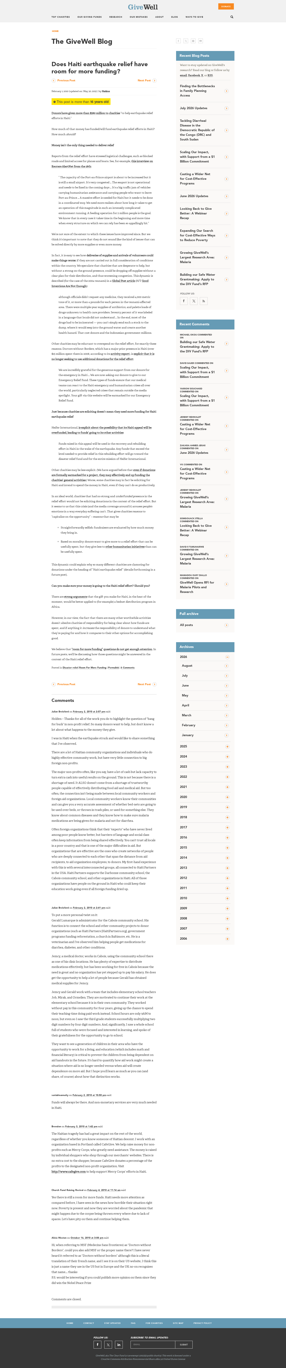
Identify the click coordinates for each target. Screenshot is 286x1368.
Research (115, 17)
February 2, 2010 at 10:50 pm (89, 1095)
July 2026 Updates (193, 108)
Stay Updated (112, 1323)
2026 (183, 657)
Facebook (194, 75)
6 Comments (128, 668)
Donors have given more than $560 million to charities (86, 113)
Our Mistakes (139, 17)
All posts (186, 625)
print (193, 41)
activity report (120, 354)
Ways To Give (194, 17)
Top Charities (61, 17)
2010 (183, 898)
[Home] (143, 8)
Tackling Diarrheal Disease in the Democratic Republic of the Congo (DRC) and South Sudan (197, 130)
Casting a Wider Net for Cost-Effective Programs (195, 179)
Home (55, 31)
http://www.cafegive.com (69, 1171)
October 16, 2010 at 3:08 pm (87, 1238)
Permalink (113, 668)
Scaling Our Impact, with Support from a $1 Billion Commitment (197, 157)
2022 (183, 777)
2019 (183, 807)
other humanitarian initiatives (125, 546)
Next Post (144, 80)
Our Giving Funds (89, 17)
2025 (183, 746)
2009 (183, 908)
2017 (183, 827)
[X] (194, 301)
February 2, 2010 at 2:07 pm (89, 712)
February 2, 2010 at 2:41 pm (89, 908)
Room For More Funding (92, 668)
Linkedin (119, 1345)
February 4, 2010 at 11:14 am (103, 1190)
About (159, 17)
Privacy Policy (203, 1323)
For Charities (154, 1323)
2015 (183, 847)
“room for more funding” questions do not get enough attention (112, 649)
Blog (174, 17)
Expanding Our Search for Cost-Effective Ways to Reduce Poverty (197, 235)
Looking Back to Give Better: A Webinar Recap (196, 213)
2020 (183, 797)
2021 (183, 787)
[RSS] (204, 301)
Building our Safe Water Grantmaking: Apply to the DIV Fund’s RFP (197, 279)
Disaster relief (70, 668)
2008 (183, 918)
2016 (183, 837)
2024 (183, 756)
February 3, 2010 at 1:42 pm (81, 1127)
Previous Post (66, 80)
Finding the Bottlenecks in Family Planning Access (197, 91)
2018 (183, 817)
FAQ (133, 1323)
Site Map (178, 1323)
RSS (210, 75)
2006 (183, 938)
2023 (183, 766)
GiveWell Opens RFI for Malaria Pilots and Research (197, 584)
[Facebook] (184, 301)
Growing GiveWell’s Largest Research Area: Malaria (197, 257)
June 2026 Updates (194, 196)
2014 (183, 858)
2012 (183, 878)
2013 (183, 868)
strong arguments (75, 596)
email (200, 41)
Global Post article (123, 281)
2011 (183, 888)
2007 (183, 928)
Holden (106, 91)
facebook (178, 41)
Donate (226, 7)
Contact (88, 1323)
